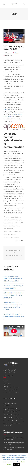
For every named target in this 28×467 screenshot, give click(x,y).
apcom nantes (7, 223)
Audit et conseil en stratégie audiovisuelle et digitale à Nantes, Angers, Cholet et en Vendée (12, 409)
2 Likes (17, 53)
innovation (10, 228)
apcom (19, 220)
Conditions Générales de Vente (11, 393)
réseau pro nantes (8, 237)
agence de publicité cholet (13, 217)
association (15, 223)
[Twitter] (10, 371)
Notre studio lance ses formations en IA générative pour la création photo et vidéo (13, 295)
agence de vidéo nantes (10, 220)
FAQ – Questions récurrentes (11, 387)
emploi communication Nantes (12, 225)
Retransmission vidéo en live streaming (14, 420)
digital (21, 223)
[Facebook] (5, 371)
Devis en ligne (7, 384)
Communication (9, 37)
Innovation (8, 40)
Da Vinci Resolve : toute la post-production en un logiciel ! (15, 250)
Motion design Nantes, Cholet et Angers (14, 417)
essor (5, 228)
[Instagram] (14, 371)
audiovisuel (7, 109)
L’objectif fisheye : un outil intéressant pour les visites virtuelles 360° (13, 255)
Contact (6, 381)
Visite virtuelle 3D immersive (11, 414)
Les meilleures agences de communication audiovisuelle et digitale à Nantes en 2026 (13, 278)
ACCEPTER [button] (17, 464)
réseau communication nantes (12, 231)
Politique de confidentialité (11, 390)
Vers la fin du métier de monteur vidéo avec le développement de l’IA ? (14, 316)
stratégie (16, 237)
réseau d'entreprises (9, 234)
